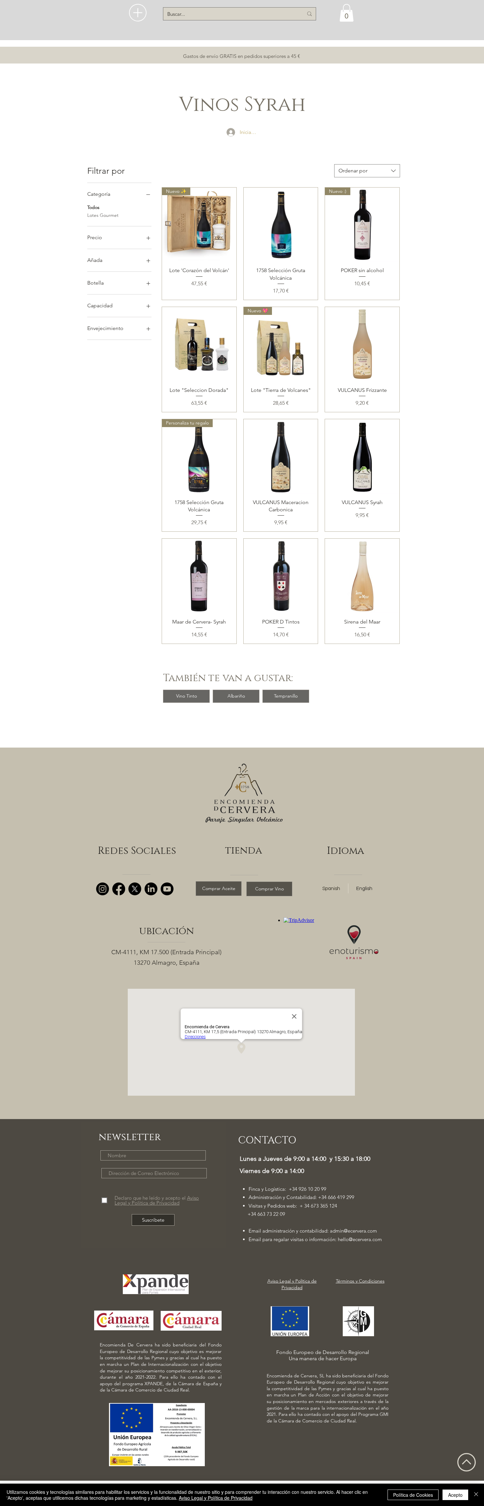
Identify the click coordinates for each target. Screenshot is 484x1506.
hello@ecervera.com (360, 1239)
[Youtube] (167, 888)
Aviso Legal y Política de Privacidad (216, 1497)
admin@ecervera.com (353, 1231)
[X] (134, 888)
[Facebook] (118, 888)
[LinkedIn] (151, 888)
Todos (93, 207)
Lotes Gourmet (103, 215)
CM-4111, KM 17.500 (140, 952)
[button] (137, 12)
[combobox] (367, 170)
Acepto (455, 1495)
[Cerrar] (476, 1495)
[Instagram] (102, 888)
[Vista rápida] (281, 225)
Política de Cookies (413, 1495)
